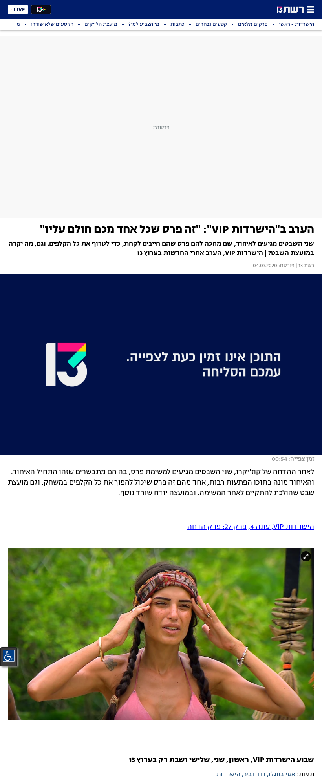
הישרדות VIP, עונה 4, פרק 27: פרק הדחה (250, 527)
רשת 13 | (304, 266)
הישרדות (228, 775)
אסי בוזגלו (282, 775)
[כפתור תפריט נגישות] (9, 656)
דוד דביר (254, 775)
